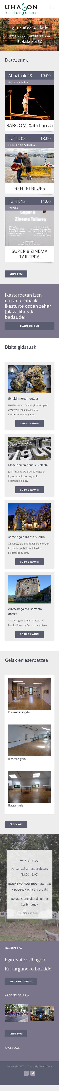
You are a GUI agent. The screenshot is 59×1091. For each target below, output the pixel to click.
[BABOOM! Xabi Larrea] (29, 102)
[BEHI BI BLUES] (29, 165)
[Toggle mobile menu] (52, 7)
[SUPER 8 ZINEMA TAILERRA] (29, 228)
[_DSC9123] (42, 1013)
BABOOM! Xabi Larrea (29, 125)
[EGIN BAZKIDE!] (29, 34)
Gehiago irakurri (29, 912)
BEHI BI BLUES (29, 188)
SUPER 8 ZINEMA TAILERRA (30, 254)
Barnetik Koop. (45, 1066)
